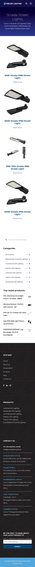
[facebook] (3, 385)
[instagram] (10, 385)
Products (6, 372)
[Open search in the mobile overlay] (17, 239)
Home (6, 23)
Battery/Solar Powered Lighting (18, 259)
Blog (5, 375)
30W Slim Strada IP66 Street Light (17, 167)
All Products (18, 254)
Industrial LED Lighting (18, 23)
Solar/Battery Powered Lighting (14, 422)
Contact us (7, 379)
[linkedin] (7, 385)
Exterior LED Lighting (18, 268)
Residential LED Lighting (18, 282)
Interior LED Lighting (18, 277)
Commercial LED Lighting (18, 264)
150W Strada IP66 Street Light (17, 122)
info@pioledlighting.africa (12, 449)
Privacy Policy (17, 563)
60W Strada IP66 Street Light (17, 76)
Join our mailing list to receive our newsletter (17, 539)
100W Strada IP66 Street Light (17, 213)
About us (6, 364)
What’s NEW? (8, 368)
